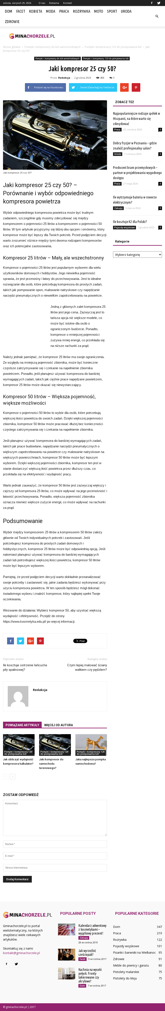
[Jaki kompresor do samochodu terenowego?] (55, 745)
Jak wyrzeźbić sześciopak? (87, 952)
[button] (157, 16)
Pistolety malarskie (126, 972)
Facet (20, 11)
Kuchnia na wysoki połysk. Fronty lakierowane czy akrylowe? (90, 975)
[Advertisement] (111, 36)
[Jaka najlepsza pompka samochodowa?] (91, 745)
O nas (42, 3)
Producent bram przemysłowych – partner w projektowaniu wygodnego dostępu (137, 172)
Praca (64, 11)
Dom (8, 11)
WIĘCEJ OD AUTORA (58, 725)
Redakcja (64, 77)
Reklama (54, 3)
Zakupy (118, 208)
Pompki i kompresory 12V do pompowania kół (105, 58)
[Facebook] (151, 3)
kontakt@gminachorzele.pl (21, 953)
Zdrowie (12, 21)
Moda (50, 11)
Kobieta (35, 11)
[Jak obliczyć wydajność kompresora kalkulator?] (19, 745)
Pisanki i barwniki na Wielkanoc (134, 952)
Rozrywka (81, 11)
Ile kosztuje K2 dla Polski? (130, 222)
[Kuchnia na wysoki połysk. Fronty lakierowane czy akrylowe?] (66, 973)
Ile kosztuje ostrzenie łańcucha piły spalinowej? (25, 667)
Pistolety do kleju (125, 978)
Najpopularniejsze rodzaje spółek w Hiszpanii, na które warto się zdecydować (136, 118)
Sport (112, 11)
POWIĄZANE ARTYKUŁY (22, 725)
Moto (98, 11)
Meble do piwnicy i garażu (131, 965)
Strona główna (11, 47)
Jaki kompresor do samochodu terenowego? (51, 764)
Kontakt (67, 3)
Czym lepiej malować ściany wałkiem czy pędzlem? (87, 667)
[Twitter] (159, 3)
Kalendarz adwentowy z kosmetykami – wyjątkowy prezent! (92, 929)
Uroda (126, 11)
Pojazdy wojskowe (124, 227)
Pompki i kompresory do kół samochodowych (57, 58)
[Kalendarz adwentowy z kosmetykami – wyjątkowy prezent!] (66, 929)
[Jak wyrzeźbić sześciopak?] (66, 955)
